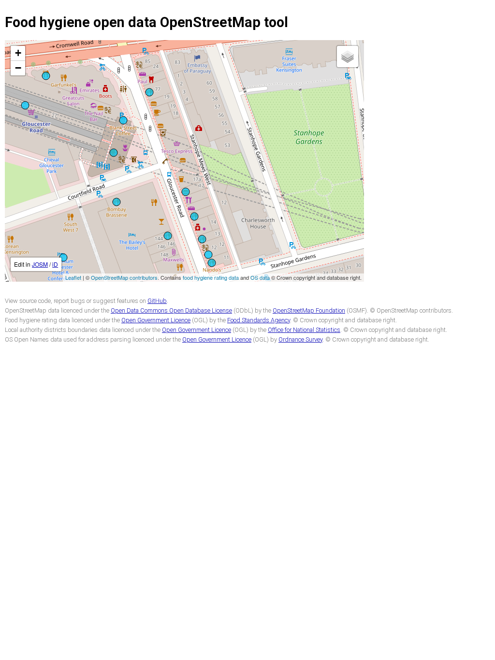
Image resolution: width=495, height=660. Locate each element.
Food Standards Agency (258, 320)
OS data (260, 277)
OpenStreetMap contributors (124, 277)
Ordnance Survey (300, 339)
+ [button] (18, 53)
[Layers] (347, 56)
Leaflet (73, 277)
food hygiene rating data (211, 277)
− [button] (18, 68)
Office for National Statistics (304, 329)
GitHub (157, 300)
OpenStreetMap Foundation (309, 310)
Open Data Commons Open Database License (171, 310)
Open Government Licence (155, 320)
